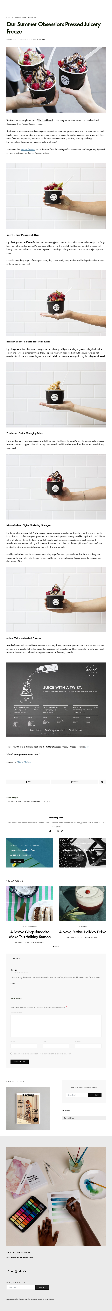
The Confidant (69, 846)
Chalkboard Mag (14, 802)
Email (45, 1041)
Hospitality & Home (19, 17)
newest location (28, 149)
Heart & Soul (23, 846)
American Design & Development (42, 1299)
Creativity (13, 846)
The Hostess (32, 17)
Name (12, 1041)
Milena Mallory (24, 761)
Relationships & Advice (83, 843)
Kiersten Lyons (82, 855)
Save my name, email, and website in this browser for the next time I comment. (42, 1054)
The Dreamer (34, 846)
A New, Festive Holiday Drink (82, 931)
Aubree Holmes (38, 942)
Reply (12, 983)
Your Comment (16, 1013)
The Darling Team (39, 39)
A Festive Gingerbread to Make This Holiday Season (29, 934)
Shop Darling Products (18, 1252)
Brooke (13, 969)
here (87, 746)
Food (8, 17)
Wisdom (79, 846)
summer (47, 802)
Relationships (68, 843)
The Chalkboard (45, 120)
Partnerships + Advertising (19, 1257)
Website (77, 1041)
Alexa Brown (29, 855)
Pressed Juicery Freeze (31, 123)
